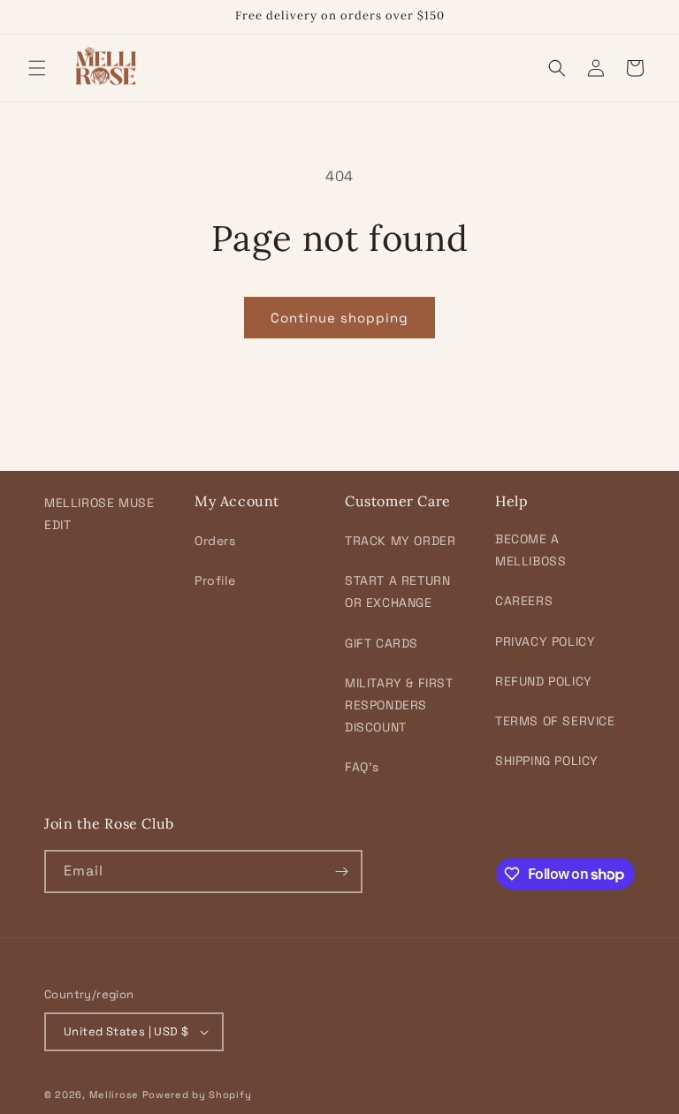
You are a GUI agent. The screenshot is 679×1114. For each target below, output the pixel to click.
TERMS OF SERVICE (555, 721)
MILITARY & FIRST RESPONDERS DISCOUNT (399, 705)
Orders (215, 541)
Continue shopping (339, 317)
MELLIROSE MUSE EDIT (99, 514)
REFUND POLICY (543, 681)
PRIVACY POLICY (545, 641)
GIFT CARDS (381, 643)
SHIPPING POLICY (547, 761)
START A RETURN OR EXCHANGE (397, 591)
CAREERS (524, 601)
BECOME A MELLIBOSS (530, 550)
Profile (215, 580)
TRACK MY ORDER (400, 541)
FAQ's (362, 767)
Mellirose (114, 1094)
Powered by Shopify (197, 1094)
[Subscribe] (341, 871)
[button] (37, 68)
